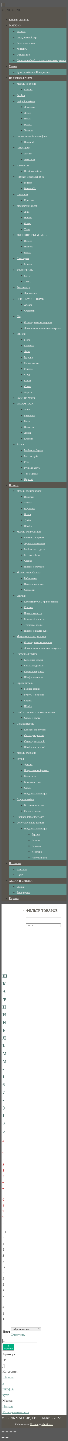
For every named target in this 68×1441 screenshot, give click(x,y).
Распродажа (23, 892)
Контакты (22, 48)
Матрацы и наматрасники (31, 636)
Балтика (28, 89)
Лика (26, 211)
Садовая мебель (25, 799)
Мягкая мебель (32, 555)
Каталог (21, 31)
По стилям (15, 863)
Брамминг (29, 415)
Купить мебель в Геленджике (33, 72)
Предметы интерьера (35, 793)
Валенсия (29, 427)
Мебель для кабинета (28, 572)
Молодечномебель (27, 205)
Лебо (27, 351)
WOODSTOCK (25, 403)
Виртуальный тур (26, 37)
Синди (27, 374)
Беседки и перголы (34, 805)
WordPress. (47, 1424)
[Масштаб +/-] (14, 1431)
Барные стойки (32, 688)
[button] (12, 10)
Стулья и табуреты (34, 671)
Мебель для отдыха (34, 549)
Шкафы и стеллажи (34, 566)
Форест (28, 392)
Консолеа (29, 345)
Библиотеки (30, 578)
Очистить (18, 1335)
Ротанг (20, 758)
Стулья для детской (34, 741)
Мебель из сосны (26, 83)
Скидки (21, 886)
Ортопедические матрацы (38, 322)
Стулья (28, 700)
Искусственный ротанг (36, 770)
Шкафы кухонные (33, 677)
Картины (36, 846)
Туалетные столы (33, 624)
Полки (27, 514)
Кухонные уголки (33, 659)
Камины (36, 840)
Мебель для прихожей (29, 491)
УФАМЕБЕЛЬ (25, 270)
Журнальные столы (34, 543)
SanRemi (21, 333)
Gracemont (29, 310)
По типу (14, 485)
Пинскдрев (23, 258)
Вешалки (29, 496)
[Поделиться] (6, 1431)
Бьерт (27, 421)
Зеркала (28, 502)
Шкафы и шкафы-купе (36, 630)
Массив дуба (31, 456)
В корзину (8, 1347)
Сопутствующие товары (30, 822)
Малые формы (31, 363)
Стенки (28, 560)
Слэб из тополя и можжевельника (36, 712)
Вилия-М (29, 142)
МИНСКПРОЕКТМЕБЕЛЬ (32, 235)
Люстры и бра (39, 857)
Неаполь (28, 246)
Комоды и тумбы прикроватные (41, 601)
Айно (27, 409)
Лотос (27, 112)
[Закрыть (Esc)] (3, 1431)
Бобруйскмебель (26, 101)
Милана (28, 264)
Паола (27, 118)
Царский (28, 479)
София (27, 386)
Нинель (28, 217)
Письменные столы (34, 584)
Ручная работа (32, 467)
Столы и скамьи (32, 811)
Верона (28, 240)
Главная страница (19, 19)
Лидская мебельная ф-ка (30, 176)
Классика (22, 869)
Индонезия (23, 165)
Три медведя (31, 473)
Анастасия (29, 159)
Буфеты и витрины (34, 694)
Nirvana (34, 1424)
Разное (20, 444)
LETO (27, 275)
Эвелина (28, 130)
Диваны (28, 764)
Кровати (28, 607)
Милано (28, 368)
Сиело (27, 380)
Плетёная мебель (33, 171)
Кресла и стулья (32, 782)
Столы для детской (34, 735)
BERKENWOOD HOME (30, 299)
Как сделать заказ (26, 43)
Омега (27, 252)
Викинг (28, 182)
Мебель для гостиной (29, 531)
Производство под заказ (30, 816)
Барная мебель (25, 683)
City (19, 316)
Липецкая (22, 194)
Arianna (28, 304)
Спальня (21, 595)
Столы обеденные (33, 665)
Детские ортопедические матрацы (42, 328)
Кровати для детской (35, 729)
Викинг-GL (30, 188)
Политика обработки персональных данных (41, 60)
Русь (26, 461)
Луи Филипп (30, 293)
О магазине (23, 54)
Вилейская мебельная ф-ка (32, 136)
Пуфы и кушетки (33, 613)
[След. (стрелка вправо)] (6, 1437)
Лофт (20, 875)
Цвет (6, 1332)
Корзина (14, 898)
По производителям (20, 77)
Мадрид (28, 357)
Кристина (29, 200)
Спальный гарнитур (34, 619)
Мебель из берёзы (33, 450)
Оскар (27, 223)
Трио (27, 229)
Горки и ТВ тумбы (34, 537)
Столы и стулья (32, 717)
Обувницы (29, 508)
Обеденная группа (27, 654)
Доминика (29, 107)
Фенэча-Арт (23, 287)
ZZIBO (27, 281)
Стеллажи (29, 589)
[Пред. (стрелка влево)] (3, 1437)
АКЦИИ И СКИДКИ (20, 880)
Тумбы (27, 520)
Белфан (21, 95)
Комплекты (30, 776)
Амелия (28, 153)
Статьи (13, 66)
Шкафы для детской (34, 747)
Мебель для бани (26, 752)
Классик (28, 438)
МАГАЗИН (15, 25)
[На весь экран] (10, 1431)
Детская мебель (25, 723)
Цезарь (28, 124)
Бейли (27, 339)
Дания (27, 432)
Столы (27, 787)
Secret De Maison (26, 398)
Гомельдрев (23, 147)
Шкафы (28, 526)
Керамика (37, 851)
